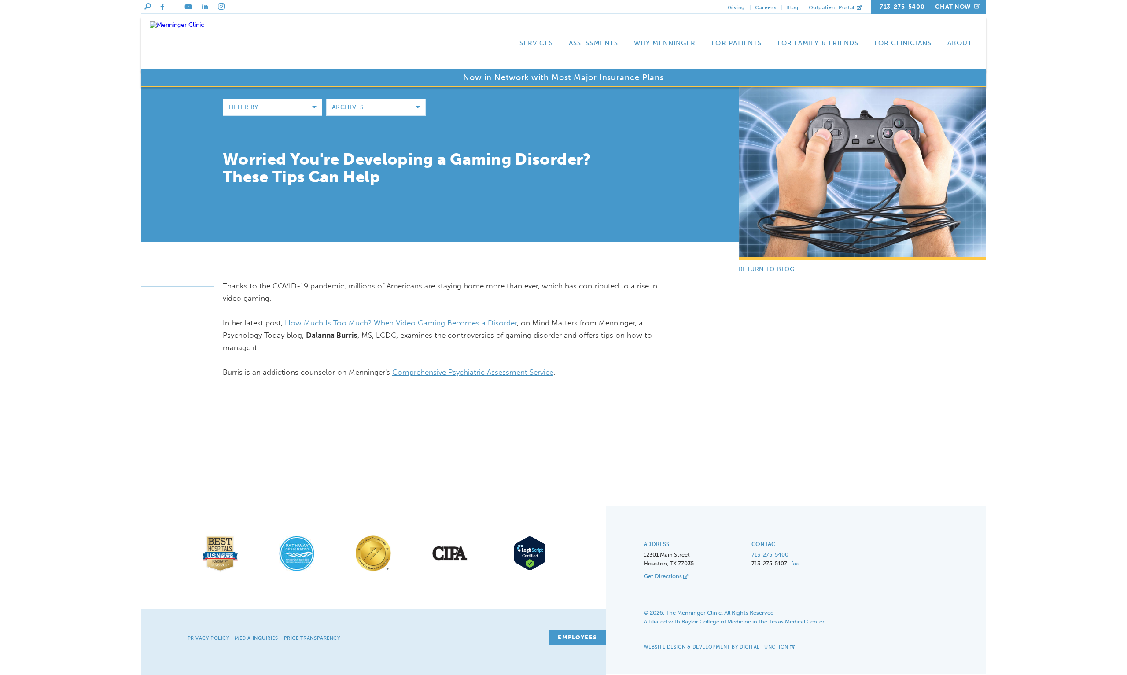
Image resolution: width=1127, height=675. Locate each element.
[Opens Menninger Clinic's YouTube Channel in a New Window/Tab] (188, 7)
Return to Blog (767, 269)
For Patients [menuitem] (736, 43)
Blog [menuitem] (792, 7)
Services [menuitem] (536, 43)
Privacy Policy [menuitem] (208, 638)
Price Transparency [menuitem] (312, 638)
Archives (348, 107)
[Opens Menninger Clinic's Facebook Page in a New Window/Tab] (162, 7)
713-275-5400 (902, 7)
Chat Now (953, 7)
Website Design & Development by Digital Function (717, 647)
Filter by (243, 107)
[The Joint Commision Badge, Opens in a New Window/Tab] (373, 571)
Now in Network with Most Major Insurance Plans (563, 77)
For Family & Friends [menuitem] (817, 43)
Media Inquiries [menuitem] (256, 638)
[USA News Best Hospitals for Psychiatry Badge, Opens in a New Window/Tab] (220, 571)
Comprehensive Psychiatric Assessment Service (472, 372)
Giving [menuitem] (736, 7)
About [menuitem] (959, 43)
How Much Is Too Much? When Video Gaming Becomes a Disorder (401, 322)
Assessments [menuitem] (593, 43)
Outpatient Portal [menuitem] (832, 7)
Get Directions (663, 576)
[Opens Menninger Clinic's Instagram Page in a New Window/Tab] (221, 6)
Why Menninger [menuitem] (665, 43)
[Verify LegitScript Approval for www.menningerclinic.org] (527, 569)
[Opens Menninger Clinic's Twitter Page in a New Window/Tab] (174, 7)
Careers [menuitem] (765, 7)
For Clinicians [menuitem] (903, 43)
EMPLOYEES (577, 637)
